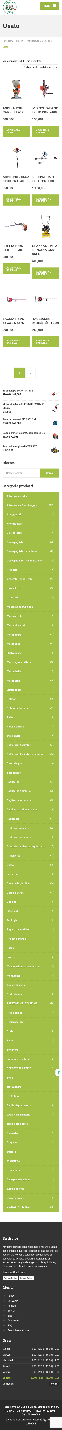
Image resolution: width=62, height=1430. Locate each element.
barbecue (12, 874)
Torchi (10, 948)
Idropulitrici (13, 588)
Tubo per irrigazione (18, 1179)
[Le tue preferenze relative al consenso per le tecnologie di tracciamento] (58, 1072)
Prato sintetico (15, 994)
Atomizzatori (14, 523)
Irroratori (12, 597)
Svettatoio (13, 1096)
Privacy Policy (10, 1278)
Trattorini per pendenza (20, 837)
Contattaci (13, 1320)
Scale (10, 1031)
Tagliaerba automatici (19, 800)
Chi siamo (13, 1301)
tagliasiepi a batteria (18, 1114)
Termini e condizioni (18, 1330)
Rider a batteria (15, 726)
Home (11, 1296)
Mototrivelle (14, 671)
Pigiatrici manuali (17, 938)
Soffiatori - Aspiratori (19, 745)
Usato (10, 865)
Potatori (12, 699)
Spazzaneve (14, 772)
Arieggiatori (14, 514)
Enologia (12, 920)
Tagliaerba (13, 782)
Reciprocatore (15, 1022)
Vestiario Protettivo (18, 1207)
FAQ (10, 1325)
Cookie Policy (26, 1278)
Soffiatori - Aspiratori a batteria (25, 754)
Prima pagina (14, 1012)
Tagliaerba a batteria (19, 791)
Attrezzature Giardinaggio (22, 505)
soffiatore (12, 1049)
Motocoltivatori (16, 625)
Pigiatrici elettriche (18, 929)
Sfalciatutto (13, 735)
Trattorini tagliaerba (18, 828)
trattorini (12, 1151)
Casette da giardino (18, 883)
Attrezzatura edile (17, 496)
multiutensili (14, 975)
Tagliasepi (13, 819)
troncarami (13, 1170)
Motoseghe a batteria (19, 662)
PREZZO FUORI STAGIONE (22, 1003)
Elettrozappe (14, 689)
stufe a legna (14, 1087)
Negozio (12, 1305)
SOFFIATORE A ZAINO (19, 1068)
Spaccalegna (14, 763)
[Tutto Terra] (17, 7)
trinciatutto (13, 1161)
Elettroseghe (14, 653)
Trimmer (12, 569)
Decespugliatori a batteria (22, 551)
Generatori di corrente (20, 579)
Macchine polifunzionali (20, 607)
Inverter (11, 957)
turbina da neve (15, 1188)
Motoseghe (13, 643)
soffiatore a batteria (18, 1059)
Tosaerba (12, 1133)
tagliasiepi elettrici (17, 1123)
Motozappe (13, 680)
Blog (10, 1315)
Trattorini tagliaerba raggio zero (25, 846)
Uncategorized (15, 1198)
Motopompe (14, 634)
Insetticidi (12, 911)
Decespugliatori (16, 542)
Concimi (12, 901)
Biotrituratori (14, 532)
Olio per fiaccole (16, 985)
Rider (10, 717)
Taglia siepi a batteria (19, 1105)
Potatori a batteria (17, 708)
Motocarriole (14, 616)
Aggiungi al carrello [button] (13, 131)
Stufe (10, 1077)
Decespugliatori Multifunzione (24, 560)
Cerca (49, 473)
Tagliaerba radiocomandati (22, 809)
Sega (10, 1040)
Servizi (11, 1310)
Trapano (12, 1142)
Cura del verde (15, 892)
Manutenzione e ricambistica (23, 966)
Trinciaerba (13, 855)
